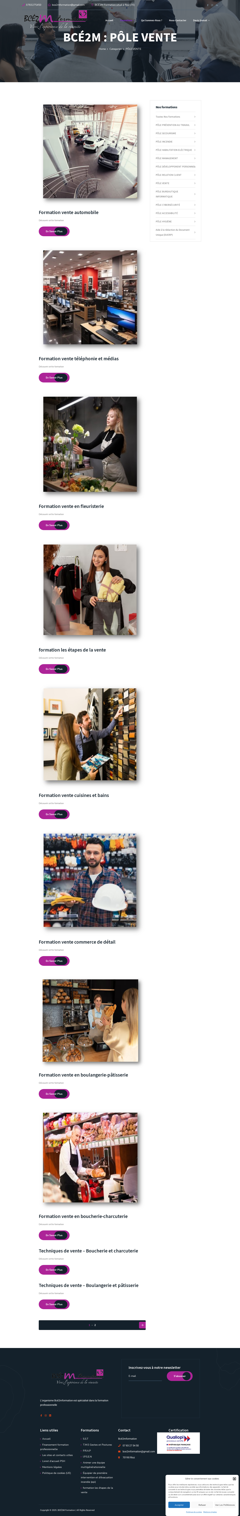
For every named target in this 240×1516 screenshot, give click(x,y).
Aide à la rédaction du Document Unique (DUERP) (173, 232)
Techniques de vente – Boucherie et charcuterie (88, 1251)
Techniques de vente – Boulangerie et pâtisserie (88, 1285)
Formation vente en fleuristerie (71, 506)
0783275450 (33, 5)
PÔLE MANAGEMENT (167, 158)
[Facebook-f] (41, 1415)
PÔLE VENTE (162, 183)
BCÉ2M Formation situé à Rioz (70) (115, 5)
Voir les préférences (225, 1505)
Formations (126, 20)
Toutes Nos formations (168, 116)
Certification (178, 1430)
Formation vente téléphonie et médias (79, 359)
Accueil (109, 20)
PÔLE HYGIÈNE (164, 221)
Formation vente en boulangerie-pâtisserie (83, 1075)
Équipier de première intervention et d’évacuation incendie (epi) (97, 1477)
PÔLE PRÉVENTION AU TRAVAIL (173, 125)
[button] (234, 1478)
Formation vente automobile (68, 212)
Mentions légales (210, 1512)
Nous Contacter (177, 20)
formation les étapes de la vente (72, 650)
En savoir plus (54, 231)
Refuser (202, 1505)
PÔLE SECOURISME (166, 133)
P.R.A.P (87, 1450)
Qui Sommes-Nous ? (151, 20)
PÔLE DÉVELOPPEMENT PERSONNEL (175, 166)
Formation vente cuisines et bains (74, 795)
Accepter (179, 1505)
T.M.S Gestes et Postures (97, 1444)
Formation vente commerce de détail (77, 942)
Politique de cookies (194, 1512)
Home (102, 49)
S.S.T (85, 1438)
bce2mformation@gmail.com (68, 5)
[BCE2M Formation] (55, 20)
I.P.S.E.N (87, 1456)
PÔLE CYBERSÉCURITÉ (168, 204)
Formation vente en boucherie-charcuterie (83, 1216)
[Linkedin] (216, 5)
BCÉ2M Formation (66, 1510)
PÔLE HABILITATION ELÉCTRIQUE (174, 150)
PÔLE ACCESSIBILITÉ (167, 213)
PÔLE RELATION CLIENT (169, 174)
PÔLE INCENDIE (164, 141)
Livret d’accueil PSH (53, 1461)
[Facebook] (207, 5)
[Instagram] (212, 5)
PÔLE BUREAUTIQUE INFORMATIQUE (167, 194)
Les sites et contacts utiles (57, 1455)
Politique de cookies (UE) (56, 1473)
